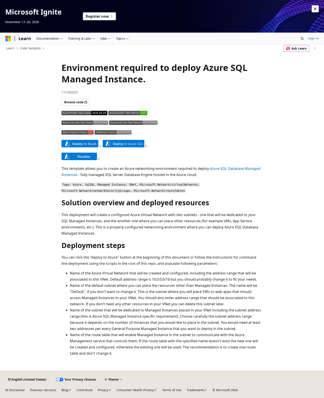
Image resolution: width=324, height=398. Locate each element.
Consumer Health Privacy (135, 390)
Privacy (103, 390)
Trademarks (195, 390)
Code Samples (30, 48)
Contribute (85, 390)
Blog (64, 390)
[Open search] (302, 39)
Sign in (313, 38)
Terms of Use (171, 390)
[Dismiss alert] (315, 8)
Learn (10, 48)
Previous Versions (43, 390)
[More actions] (315, 48)
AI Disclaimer (15, 390)
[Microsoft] (8, 38)
